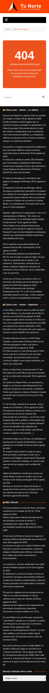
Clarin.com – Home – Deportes (21, 304)
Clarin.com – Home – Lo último (21, 110)
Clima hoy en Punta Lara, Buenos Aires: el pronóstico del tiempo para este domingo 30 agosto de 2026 (22, 282)
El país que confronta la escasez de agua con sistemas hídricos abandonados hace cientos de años (24, 539)
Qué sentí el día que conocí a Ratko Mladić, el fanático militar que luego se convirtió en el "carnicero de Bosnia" (23, 649)
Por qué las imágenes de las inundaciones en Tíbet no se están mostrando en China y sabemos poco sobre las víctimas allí (23, 595)
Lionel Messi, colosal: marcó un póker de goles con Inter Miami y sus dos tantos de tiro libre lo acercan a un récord (24, 313)
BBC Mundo (11, 502)
